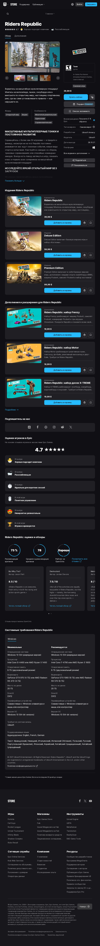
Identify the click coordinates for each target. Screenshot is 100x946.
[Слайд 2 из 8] (32, 78)
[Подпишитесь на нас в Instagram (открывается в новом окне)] (54, 427)
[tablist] (50, 638)
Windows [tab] (12, 639)
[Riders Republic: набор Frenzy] (24, 318)
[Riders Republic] (24, 206)
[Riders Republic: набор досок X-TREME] (24, 388)
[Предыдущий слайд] (7, 78)
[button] (32, 180)
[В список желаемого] (90, 222)
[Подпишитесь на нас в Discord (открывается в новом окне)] (29, 427)
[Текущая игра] (19, 78)
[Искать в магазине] (7, 13)
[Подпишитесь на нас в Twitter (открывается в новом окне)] (70, 427)
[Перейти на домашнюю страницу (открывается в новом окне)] (46, 427)
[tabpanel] (50, 678)
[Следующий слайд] (58, 78)
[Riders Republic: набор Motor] (24, 353)
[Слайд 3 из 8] (45, 78)
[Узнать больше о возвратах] (94, 127)
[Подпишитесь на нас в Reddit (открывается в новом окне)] (62, 427)
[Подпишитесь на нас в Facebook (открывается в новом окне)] (37, 427)
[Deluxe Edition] (24, 241)
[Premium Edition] (24, 273)
